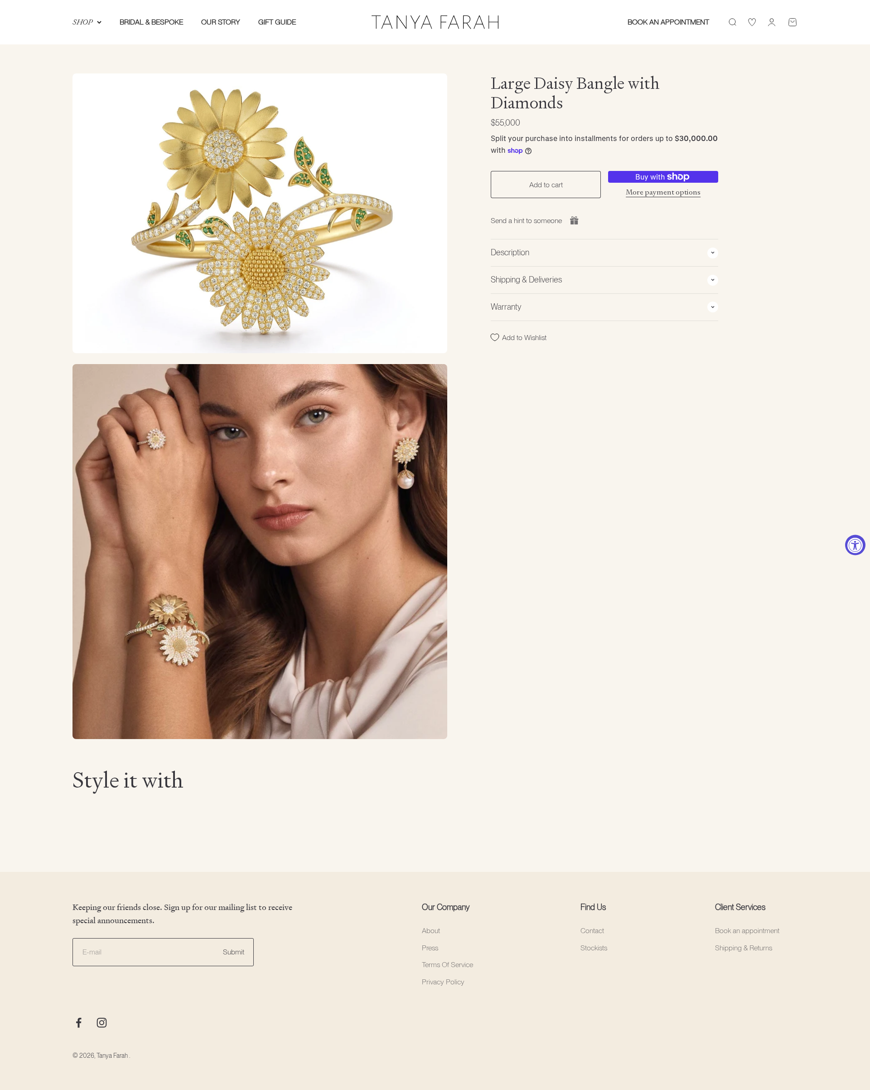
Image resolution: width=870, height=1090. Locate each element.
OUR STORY (220, 22)
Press (430, 948)
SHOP (82, 22)
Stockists (593, 948)
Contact (592, 930)
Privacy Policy (443, 982)
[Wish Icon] (752, 22)
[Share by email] (574, 220)
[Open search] (732, 22)
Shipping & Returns (743, 948)
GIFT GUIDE (277, 22)
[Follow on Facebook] (78, 1023)
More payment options (663, 191)
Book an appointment (747, 930)
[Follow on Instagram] (102, 1023)
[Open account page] (772, 22)
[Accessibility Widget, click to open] (855, 545)
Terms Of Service (447, 964)
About (431, 930)
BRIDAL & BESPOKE (151, 22)
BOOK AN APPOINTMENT (668, 22)
